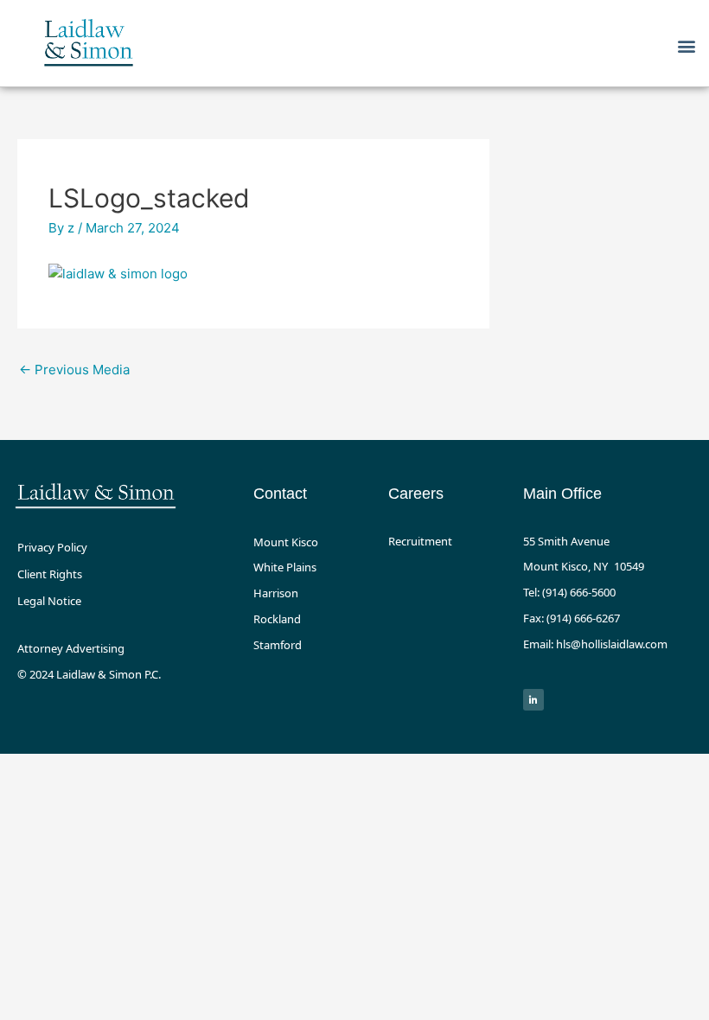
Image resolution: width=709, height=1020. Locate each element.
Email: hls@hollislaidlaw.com (595, 644)
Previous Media (74, 369)
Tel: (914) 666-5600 (569, 592)
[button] (686, 45)
